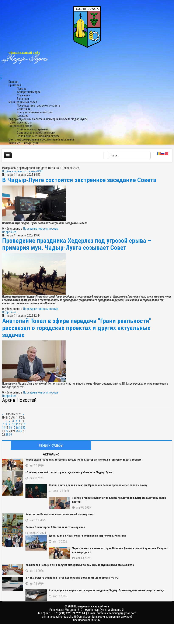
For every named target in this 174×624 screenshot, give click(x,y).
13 (23, 424)
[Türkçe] (167, 153)
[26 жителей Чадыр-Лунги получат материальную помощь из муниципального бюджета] (12, 569)
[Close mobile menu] (1, 78)
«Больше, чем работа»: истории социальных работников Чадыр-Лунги (68, 472)
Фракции (22, 115)
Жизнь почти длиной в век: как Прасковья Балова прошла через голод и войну (98, 485)
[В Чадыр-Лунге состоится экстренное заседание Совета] (87, 203)
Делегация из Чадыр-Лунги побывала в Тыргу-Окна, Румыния (87, 535)
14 (3, 427)
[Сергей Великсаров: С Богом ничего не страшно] (12, 536)
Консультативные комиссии (34, 112)
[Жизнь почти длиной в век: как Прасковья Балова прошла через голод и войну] (36, 491)
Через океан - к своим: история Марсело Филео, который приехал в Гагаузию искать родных (83, 459)
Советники (24, 109)
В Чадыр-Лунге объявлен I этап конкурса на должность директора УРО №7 (71, 577)
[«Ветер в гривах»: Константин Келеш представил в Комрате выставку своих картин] (59, 503)
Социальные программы (32, 129)
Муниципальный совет (22, 102)
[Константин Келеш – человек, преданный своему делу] (12, 519)
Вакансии (23, 98)
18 (17, 427)
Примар (22, 88)
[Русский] (163, 153)
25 (17, 431)
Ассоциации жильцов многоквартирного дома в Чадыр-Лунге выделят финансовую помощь (106, 590)
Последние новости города (40, 228)
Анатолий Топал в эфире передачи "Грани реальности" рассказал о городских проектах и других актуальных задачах (76, 328)
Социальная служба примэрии (36, 132)
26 (20, 431)
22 (7, 431)
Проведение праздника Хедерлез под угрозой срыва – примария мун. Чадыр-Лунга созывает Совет (76, 244)
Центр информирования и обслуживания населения (41, 139)
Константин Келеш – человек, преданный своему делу (59, 514)
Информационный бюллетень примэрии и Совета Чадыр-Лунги (47, 119)
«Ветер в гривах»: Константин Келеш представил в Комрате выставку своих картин (119, 499)
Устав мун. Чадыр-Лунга (23, 143)
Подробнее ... (10, 232)
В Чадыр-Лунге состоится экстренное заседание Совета (79, 180)
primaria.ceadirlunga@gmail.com (116, 613)
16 (10, 427)
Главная (13, 81)
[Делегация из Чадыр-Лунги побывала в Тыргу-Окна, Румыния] (36, 543)
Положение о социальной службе (38, 136)
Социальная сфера (20, 126)
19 (20, 427)
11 (17, 424)
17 (13, 427)
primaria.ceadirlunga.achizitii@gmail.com (66, 616)
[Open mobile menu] (1, 75)
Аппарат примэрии (29, 92)
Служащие (23, 95)
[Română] (159, 153)
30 (10, 434)
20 (23, 427)
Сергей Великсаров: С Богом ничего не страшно (55, 527)
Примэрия (14, 85)
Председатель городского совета (38, 105)
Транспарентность (20, 122)
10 (13, 424)
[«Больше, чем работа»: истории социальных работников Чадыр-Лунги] (12, 483)
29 (7, 434)
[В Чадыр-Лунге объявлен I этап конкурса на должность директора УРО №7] (12, 584)
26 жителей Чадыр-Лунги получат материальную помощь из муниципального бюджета (79, 564)
